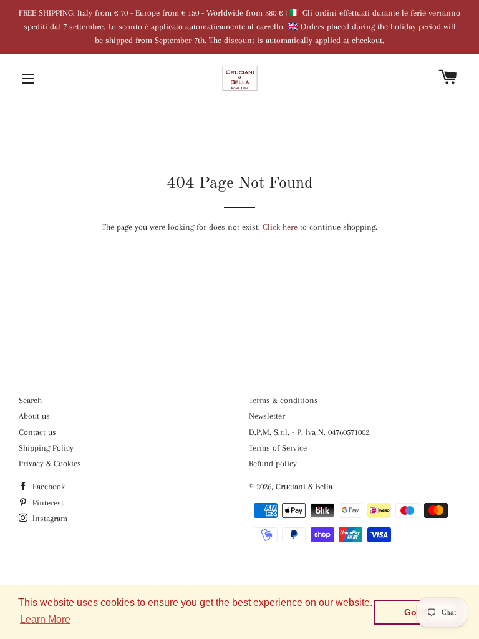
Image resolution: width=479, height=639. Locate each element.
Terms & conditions (283, 400)
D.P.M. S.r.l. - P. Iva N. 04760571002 (309, 432)
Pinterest (47, 502)
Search (30, 400)
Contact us (37, 432)
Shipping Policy (46, 447)
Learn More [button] (45, 619)
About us (34, 416)
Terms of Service (278, 447)
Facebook (47, 486)
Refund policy (273, 463)
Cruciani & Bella (304, 486)
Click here (280, 227)
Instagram (48, 518)
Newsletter (267, 416)
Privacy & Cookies (50, 463)
